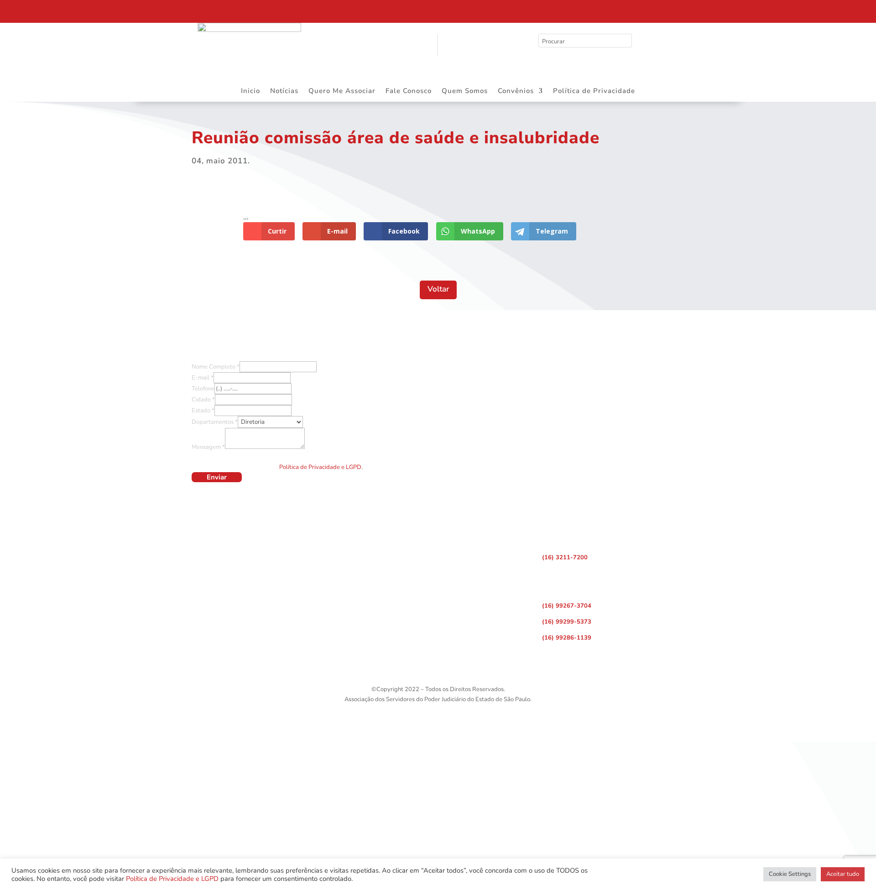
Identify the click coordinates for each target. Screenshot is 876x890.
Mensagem (208, 447)
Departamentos (215, 422)
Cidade (203, 400)
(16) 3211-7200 (565, 557)
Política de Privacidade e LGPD (172, 878)
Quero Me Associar (341, 91)
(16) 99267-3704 (566, 606)
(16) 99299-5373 (566, 622)
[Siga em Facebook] (649, 9)
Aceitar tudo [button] (842, 874)
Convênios (516, 91)
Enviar (217, 477)
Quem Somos (465, 91)
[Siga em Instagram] (669, 9)
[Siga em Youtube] (688, 9)
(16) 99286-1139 (566, 638)
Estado (203, 410)
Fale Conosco (409, 91)
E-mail (203, 378)
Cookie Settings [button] (790, 874)
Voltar (438, 289)
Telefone (203, 389)
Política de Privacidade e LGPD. (321, 467)
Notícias (284, 91)
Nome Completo (216, 367)
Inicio (250, 91)
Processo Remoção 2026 (93, 10)
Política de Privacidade (594, 91)
